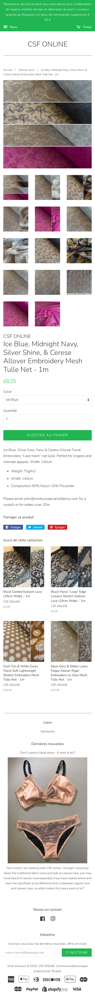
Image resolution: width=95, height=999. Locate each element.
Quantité (10, 410)
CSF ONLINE (47, 44)
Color (7, 391)
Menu (13, 27)
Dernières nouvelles (47, 743)
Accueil (7, 70)
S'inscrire (77, 952)
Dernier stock (26, 70)
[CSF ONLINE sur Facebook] (42, 920)
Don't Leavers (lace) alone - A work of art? (47, 753)
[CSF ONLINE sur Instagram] (52, 920)
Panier (87, 27)
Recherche (48, 731)
